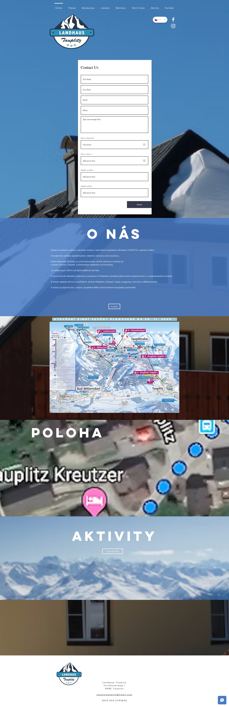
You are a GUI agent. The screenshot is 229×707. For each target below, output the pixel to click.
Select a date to (86, 154)
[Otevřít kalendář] (144, 145)
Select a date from (87, 138)
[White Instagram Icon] (173, 26)
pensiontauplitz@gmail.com (114, 694)
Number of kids (86, 186)
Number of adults (87, 170)
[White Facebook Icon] (173, 19)
